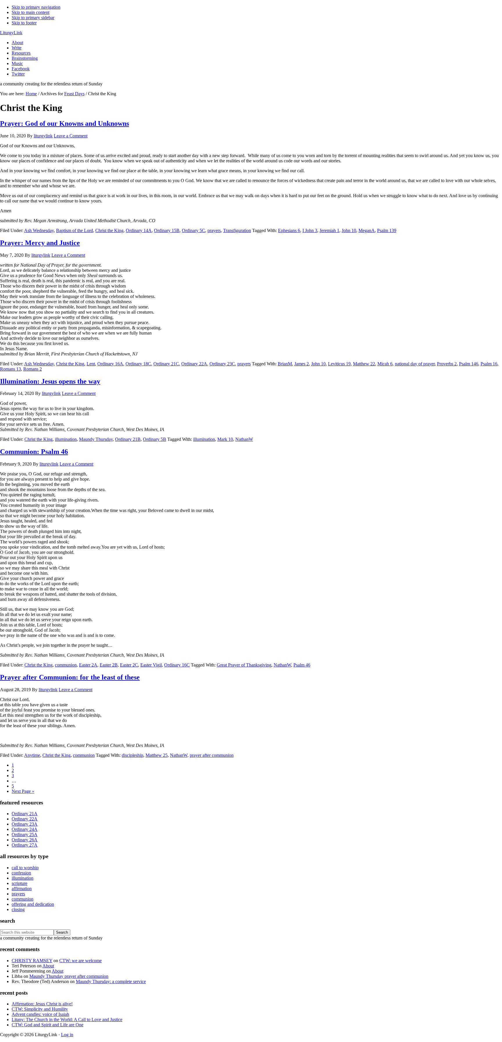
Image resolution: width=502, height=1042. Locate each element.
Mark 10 (225, 439)
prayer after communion (212, 755)
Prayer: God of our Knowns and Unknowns (64, 123)
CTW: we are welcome (80, 960)
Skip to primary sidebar (33, 17)
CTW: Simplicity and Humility (40, 1009)
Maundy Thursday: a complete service (111, 981)
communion (66, 664)
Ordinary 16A (110, 363)
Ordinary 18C (138, 363)
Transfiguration (237, 230)
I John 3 (309, 230)
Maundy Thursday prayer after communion (68, 976)
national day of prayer (415, 363)
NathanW (244, 439)
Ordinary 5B (154, 439)
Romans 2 (32, 369)
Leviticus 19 (339, 363)
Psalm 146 (468, 363)
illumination (66, 439)
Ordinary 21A (24, 813)
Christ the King (109, 230)
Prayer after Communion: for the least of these (70, 677)
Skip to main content (30, 12)
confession (21, 872)
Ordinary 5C (193, 230)
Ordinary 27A (24, 844)
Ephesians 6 (289, 230)
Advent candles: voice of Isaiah (40, 1014)
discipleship (132, 755)
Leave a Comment (70, 135)
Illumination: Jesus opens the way (50, 381)
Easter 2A (88, 664)
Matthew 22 (364, 363)
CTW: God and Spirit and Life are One (47, 1024)
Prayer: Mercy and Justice (40, 243)
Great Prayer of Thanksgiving (244, 664)
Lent (91, 363)
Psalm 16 (489, 363)
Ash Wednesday (39, 230)
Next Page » (23, 791)
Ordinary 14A (139, 230)
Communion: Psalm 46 (34, 451)
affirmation (22, 888)
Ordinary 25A (24, 834)
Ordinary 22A (194, 363)
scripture (19, 883)
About (48, 965)
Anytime (32, 755)
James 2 (301, 363)
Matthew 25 (157, 755)
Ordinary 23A (24, 824)
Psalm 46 (301, 664)
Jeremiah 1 (329, 230)
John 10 (349, 230)
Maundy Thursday (96, 439)
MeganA (366, 230)
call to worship (25, 867)
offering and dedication (33, 904)
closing (18, 909)
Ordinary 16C (177, 664)
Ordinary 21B (128, 439)
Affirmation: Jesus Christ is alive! (42, 1003)
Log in (67, 1034)
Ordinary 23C (222, 363)
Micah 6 (384, 363)
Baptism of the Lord (74, 230)
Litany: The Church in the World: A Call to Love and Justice (67, 1019)
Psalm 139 (386, 230)
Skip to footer (24, 22)
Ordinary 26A (24, 839)
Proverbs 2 (447, 363)
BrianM (285, 363)
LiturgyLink (11, 32)
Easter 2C (129, 664)
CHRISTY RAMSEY (32, 960)
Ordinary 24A (24, 829)
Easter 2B (109, 664)
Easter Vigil (151, 664)
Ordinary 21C (166, 363)
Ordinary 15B (167, 230)
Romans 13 (10, 369)
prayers (214, 230)
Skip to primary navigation (36, 7)
